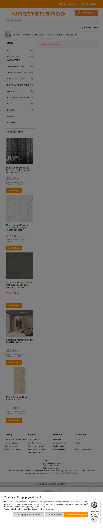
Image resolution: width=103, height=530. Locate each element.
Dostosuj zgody (54, 514)
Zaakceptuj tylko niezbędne (28, 514)
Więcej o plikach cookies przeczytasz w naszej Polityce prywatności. (29, 509)
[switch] (94, 519)
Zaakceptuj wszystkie (77, 514)
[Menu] (98, 501)
